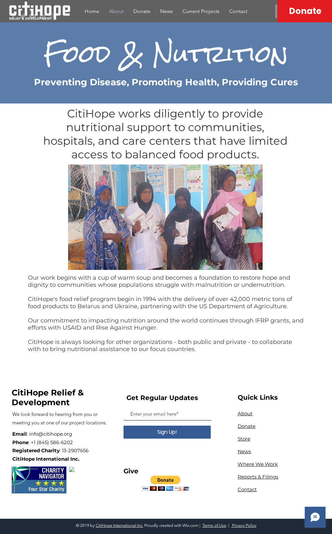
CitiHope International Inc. (119, 525)
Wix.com (190, 525)
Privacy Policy (243, 525)
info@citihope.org (50, 434)
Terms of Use (214, 525)
